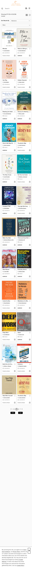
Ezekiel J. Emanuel (23, 176)
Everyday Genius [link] (22, 269)
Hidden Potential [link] (22, 80)
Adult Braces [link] (6, 269)
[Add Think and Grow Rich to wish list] (30, 245)
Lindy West (6, 271)
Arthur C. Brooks (7, 366)
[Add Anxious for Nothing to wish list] (30, 119)
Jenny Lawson (7, 145)
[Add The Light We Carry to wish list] (30, 214)
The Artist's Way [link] (22, 143)
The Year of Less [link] (7, 175)
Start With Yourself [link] (8, 395)
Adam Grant (21, 82)
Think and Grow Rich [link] (23, 238)
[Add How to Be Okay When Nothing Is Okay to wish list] (15, 150)
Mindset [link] (5, 48)
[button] (27, 15)
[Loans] (26, 9)
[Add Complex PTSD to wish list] (15, 214)
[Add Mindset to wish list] (15, 56)
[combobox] (13, 8)
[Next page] (22, 409)
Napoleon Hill (22, 240)
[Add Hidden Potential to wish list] (30, 87)
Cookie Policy (20, 565)
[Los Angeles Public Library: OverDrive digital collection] (16, 3)
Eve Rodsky (6, 82)
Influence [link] (20, 364)
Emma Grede (7, 397)
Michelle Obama (22, 208)
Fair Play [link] (5, 80)
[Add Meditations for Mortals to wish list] (30, 308)
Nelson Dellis (22, 271)
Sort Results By (5, 20)
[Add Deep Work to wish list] (15, 340)
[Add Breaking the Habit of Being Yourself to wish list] (15, 119)
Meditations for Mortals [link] (23, 301)
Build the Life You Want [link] (8, 364)
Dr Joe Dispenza (7, 113)
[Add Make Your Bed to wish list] (15, 245)
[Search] (2, 8)
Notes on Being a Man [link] (23, 48)
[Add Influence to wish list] (30, 371)
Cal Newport (6, 334)
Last (20, 413)
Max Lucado (21, 113)
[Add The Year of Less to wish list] (15, 182)
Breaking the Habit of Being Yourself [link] (8, 111)
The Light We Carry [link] (23, 206)
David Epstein (7, 303)
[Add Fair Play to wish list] (15, 87)
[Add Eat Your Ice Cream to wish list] (30, 182)
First (13, 413)
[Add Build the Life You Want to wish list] (15, 371)
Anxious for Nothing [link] (23, 111)
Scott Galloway (22, 50)
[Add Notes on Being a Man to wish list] (30, 56)
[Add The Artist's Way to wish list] (30, 150)
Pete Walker (6, 208)
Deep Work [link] (5, 332)
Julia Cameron (22, 145)
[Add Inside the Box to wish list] (15, 308)
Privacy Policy (16, 551)
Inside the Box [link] (6, 301)
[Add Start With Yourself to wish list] (15, 403)
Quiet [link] (19, 332)
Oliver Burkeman (22, 303)
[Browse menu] (29, 8)
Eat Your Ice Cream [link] (23, 175)
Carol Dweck (7, 50)
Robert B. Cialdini (22, 366)
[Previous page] (11, 409)
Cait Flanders (7, 176)
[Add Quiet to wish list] (30, 340)
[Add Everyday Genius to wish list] (30, 277)
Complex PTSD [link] (6, 206)
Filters (3, 25)
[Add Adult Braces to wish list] (15, 277)
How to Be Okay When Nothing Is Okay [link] (8, 143)
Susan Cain (21, 334)
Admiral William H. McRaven (9, 240)
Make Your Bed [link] (7, 238)
